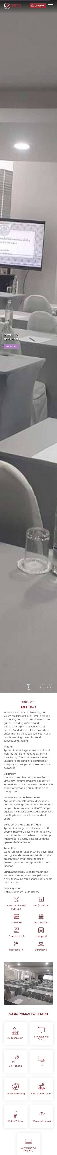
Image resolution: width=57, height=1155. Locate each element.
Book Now (11, 347)
